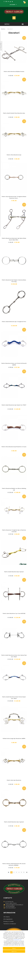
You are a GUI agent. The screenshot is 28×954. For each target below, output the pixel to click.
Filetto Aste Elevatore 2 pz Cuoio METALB (14, 613)
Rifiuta (14, 948)
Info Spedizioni (8, 919)
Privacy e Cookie (9, 921)
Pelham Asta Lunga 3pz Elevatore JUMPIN (14, 738)
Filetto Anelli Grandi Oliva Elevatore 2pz (14, 113)
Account (13, 4)
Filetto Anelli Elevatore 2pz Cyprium (14, 822)
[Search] (20, 6)
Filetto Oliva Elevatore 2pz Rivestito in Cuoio (14, 446)
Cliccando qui (17, 939)
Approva (14, 951)
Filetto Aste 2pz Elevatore (14, 780)
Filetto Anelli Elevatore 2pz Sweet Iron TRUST (14, 405)
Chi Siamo (7, 917)
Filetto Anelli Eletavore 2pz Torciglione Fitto (14, 321)
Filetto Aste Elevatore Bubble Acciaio (14, 71)
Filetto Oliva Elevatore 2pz (14, 155)
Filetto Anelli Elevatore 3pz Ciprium (14, 571)
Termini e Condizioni (10, 924)
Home (3, 29)
